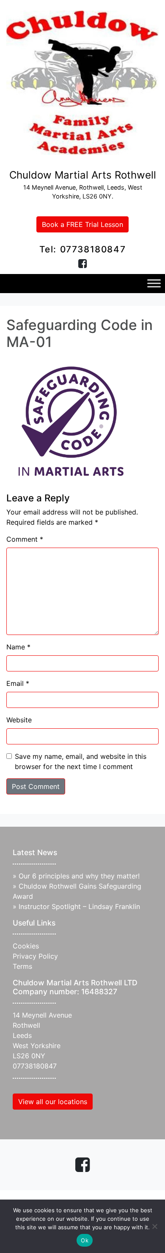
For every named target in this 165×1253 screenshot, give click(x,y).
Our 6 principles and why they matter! (79, 876)
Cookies (26, 946)
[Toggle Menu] (154, 284)
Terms (22, 966)
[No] (154, 1226)
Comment (24, 539)
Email (17, 683)
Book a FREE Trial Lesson (82, 224)
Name (18, 647)
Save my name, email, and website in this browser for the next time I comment (80, 761)
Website (19, 720)
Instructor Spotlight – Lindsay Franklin (79, 906)
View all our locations (52, 1101)
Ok (84, 1240)
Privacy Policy (35, 956)
